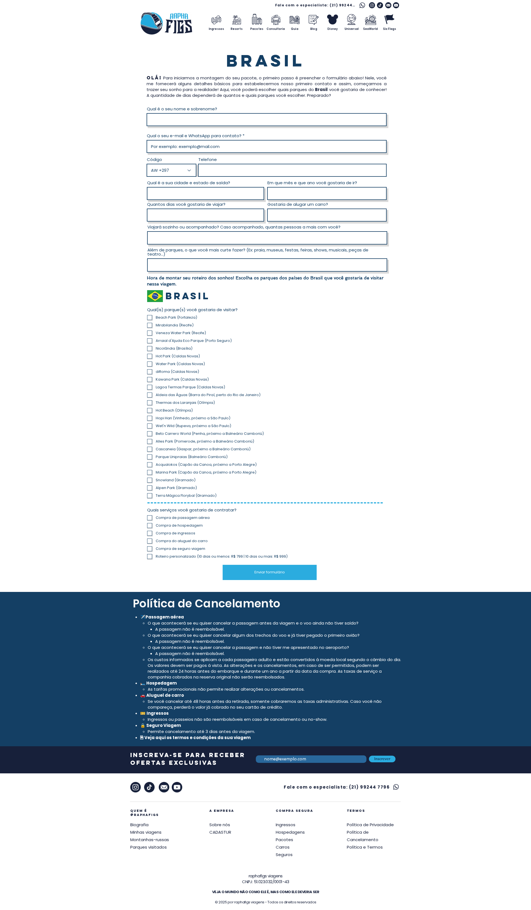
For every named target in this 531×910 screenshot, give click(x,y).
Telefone (207, 159)
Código (154, 159)
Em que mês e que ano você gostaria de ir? (312, 183)
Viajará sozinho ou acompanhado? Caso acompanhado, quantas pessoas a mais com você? (243, 227)
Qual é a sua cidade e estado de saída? (188, 183)
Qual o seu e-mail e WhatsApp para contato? (194, 136)
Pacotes (284, 840)
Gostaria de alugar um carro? (297, 204)
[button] (370, 825)
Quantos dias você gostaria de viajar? (186, 204)
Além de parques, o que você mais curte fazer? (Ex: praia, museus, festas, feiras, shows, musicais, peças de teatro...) (257, 252)
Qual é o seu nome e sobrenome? (182, 109)
